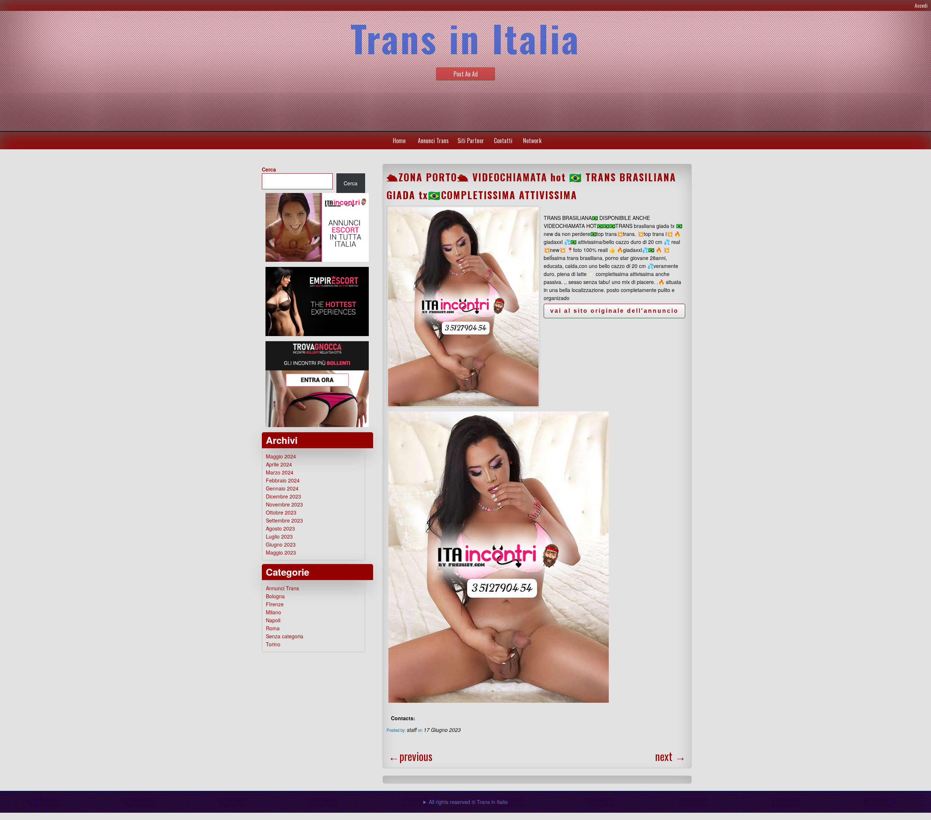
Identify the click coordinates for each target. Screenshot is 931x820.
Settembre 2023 (284, 520)
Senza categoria (284, 636)
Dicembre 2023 (283, 496)
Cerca (269, 169)
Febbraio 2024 (283, 480)
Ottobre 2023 (281, 512)
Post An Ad (465, 74)
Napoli (273, 620)
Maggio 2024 (281, 456)
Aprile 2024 (279, 464)
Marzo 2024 (279, 472)
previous (410, 756)
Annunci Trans (433, 140)
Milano (273, 612)
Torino (273, 644)
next (670, 756)
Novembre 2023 (284, 504)
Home (399, 140)
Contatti (503, 140)
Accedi (921, 5)
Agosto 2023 (280, 528)
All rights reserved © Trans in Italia (468, 801)
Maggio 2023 (281, 552)
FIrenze (275, 604)
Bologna (275, 596)
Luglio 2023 (279, 536)
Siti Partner (470, 140)
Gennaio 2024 (282, 488)
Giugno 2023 (281, 544)
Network (532, 140)
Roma (273, 628)
